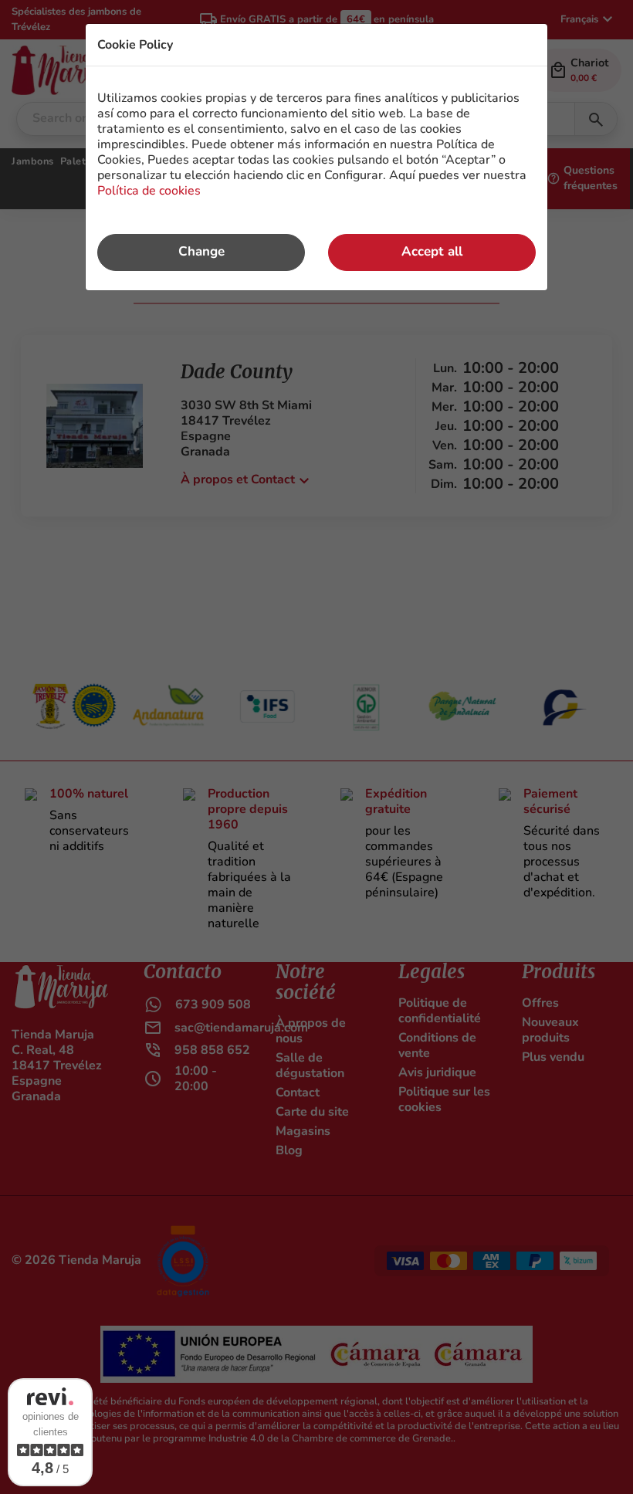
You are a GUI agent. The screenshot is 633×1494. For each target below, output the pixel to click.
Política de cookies (149, 190)
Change (201, 251)
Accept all (431, 251)
